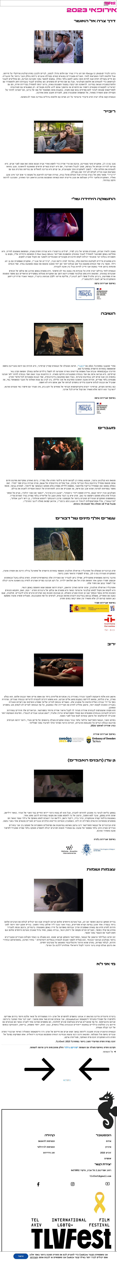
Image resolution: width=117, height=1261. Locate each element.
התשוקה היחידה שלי (93, 199)
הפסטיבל (103, 1135)
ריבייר (109, 111)
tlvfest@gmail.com (100, 1176)
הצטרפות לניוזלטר (46, 1147)
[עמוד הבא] (40, 1080)
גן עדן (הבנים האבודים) (91, 760)
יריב (111, 644)
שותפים (107, 1159)
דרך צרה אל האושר (94, 21)
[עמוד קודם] (94, 1080)
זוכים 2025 (105, 1153)
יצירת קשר (102, 1164)
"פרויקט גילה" (71, 1048)
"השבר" (81, 366)
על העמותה (108, 1052)
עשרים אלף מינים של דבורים (85, 518)
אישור (21, 1256)
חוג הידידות (49, 1153)
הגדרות (33, 1258)
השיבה (108, 314)
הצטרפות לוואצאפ (46, 1141)
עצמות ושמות (101, 869)
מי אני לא (106, 964)
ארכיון (108, 1147)
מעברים (106, 428)
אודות (108, 1141)
